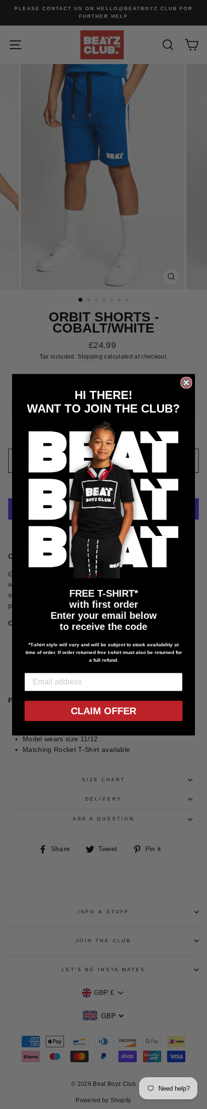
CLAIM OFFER (103, 711)
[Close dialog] (186, 382)
